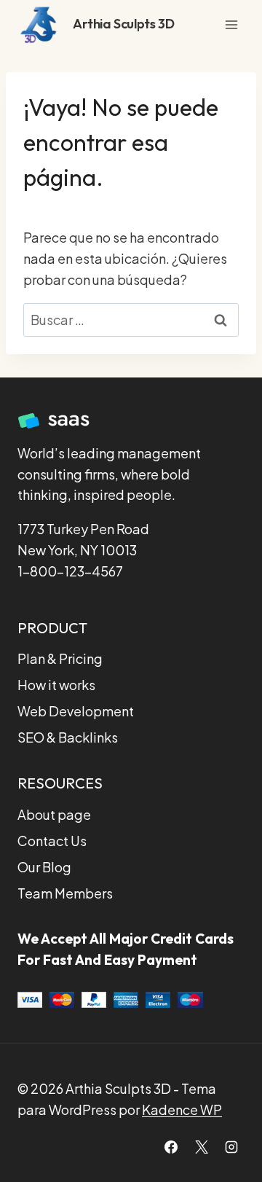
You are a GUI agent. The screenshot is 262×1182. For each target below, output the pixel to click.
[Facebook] (171, 1147)
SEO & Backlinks (67, 737)
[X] (201, 1147)
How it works (56, 684)
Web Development (75, 710)
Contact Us (52, 840)
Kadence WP (182, 1109)
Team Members (65, 893)
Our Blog (44, 866)
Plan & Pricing (60, 658)
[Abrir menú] (231, 24)
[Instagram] (231, 1147)
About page (54, 814)
